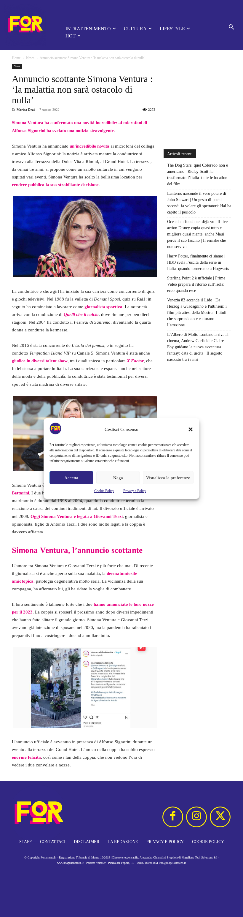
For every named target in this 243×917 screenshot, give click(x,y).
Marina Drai (26, 109)
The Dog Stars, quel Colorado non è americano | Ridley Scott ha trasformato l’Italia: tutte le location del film (197, 174)
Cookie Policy (104, 491)
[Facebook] (172, 817)
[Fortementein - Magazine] (26, 25)
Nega (118, 477)
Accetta (71, 477)
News (30, 58)
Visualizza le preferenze (168, 477)
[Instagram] (196, 817)
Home (16, 58)
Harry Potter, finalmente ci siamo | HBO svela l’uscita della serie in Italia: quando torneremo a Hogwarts (198, 262)
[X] (220, 817)
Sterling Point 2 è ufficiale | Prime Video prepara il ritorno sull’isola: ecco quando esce (196, 284)
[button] (191, 429)
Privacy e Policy (134, 491)
